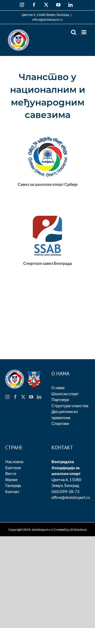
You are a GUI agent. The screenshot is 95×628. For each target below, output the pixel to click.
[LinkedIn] (39, 397)
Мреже (11, 479)
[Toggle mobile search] (73, 32)
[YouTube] (31, 397)
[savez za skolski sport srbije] (48, 133)
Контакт (12, 491)
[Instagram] (7, 397)
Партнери (60, 399)
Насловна (14, 461)
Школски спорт (65, 393)
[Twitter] (23, 397)
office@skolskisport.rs (47, 19)
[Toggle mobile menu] (84, 32)
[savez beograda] (48, 212)
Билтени (13, 467)
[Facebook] (15, 397)
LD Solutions (78, 530)
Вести (10, 473)
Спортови (60, 423)
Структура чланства (69, 405)
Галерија (13, 485)
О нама (57, 387)
